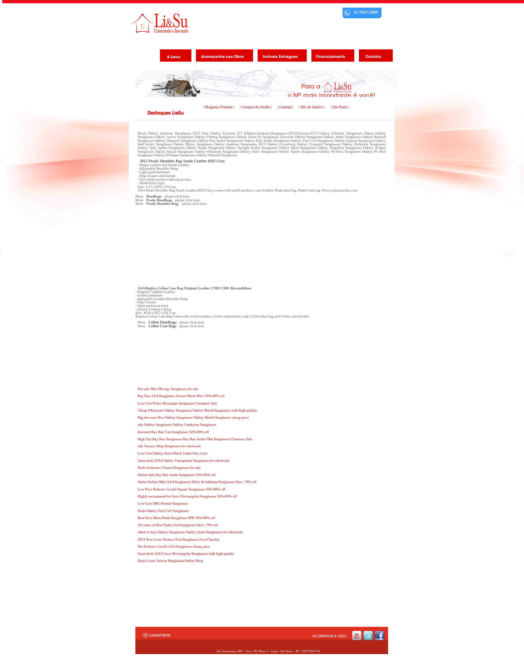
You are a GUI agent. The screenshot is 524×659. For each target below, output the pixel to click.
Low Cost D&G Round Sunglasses (163, 503)
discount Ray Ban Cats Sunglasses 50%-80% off (173, 432)
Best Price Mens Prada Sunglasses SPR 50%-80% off (176, 518)
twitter (368, 635)
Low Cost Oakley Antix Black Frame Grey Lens (172, 453)
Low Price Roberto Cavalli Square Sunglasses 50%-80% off (181, 489)
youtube (356, 635)
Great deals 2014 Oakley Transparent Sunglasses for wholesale (184, 461)
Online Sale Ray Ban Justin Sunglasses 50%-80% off (176, 475)
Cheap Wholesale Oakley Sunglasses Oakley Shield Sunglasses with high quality (197, 410)
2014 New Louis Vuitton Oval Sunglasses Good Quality (179, 539)
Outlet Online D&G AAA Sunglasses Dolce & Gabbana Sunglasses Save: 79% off (197, 482)
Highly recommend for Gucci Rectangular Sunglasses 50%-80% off (187, 496)
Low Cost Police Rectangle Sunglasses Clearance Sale (177, 403)
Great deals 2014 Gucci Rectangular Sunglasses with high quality (186, 554)
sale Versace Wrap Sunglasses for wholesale (169, 446)
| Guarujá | (285, 107)
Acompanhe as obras (222, 56)
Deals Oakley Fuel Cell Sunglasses (163, 511)
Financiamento (330, 56)
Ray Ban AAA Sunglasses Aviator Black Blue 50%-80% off (181, 396)
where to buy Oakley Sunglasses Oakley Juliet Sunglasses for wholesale (190, 532)
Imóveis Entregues (280, 56)
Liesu (159, 23)
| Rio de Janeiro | (312, 107)
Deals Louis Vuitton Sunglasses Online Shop (170, 561)
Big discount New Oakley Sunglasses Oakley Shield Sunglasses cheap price (193, 417)
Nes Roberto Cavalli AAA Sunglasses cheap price (174, 546)
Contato (374, 56)
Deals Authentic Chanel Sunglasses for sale (169, 468)
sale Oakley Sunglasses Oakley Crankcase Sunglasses (177, 425)
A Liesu (173, 56)
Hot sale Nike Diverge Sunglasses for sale (168, 389)
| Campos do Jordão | (256, 107)
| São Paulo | (340, 107)
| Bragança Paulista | (219, 107)
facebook (379, 635)
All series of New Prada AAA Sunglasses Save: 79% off (178, 525)
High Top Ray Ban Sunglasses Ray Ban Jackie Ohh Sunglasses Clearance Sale (195, 439)
